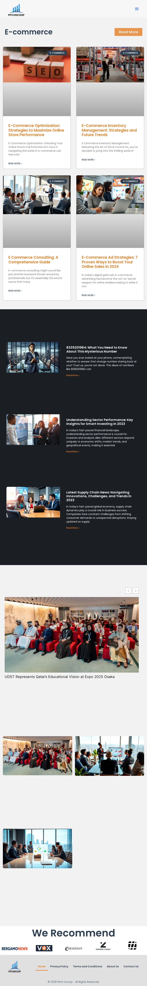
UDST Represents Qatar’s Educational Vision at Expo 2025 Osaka (60, 677)
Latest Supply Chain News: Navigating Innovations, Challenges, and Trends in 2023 (98, 496)
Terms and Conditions (87, 966)
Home (42, 966)
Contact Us (131, 966)
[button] (137, 9)
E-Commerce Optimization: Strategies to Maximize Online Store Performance (36, 130)
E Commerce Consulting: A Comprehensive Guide (33, 259)
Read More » (15, 163)
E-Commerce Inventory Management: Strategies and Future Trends (109, 130)
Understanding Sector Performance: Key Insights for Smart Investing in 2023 (99, 422)
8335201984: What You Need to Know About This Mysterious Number (96, 349)
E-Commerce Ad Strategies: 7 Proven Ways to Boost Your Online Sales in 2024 (110, 262)
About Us (113, 966)
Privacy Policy (59, 966)
